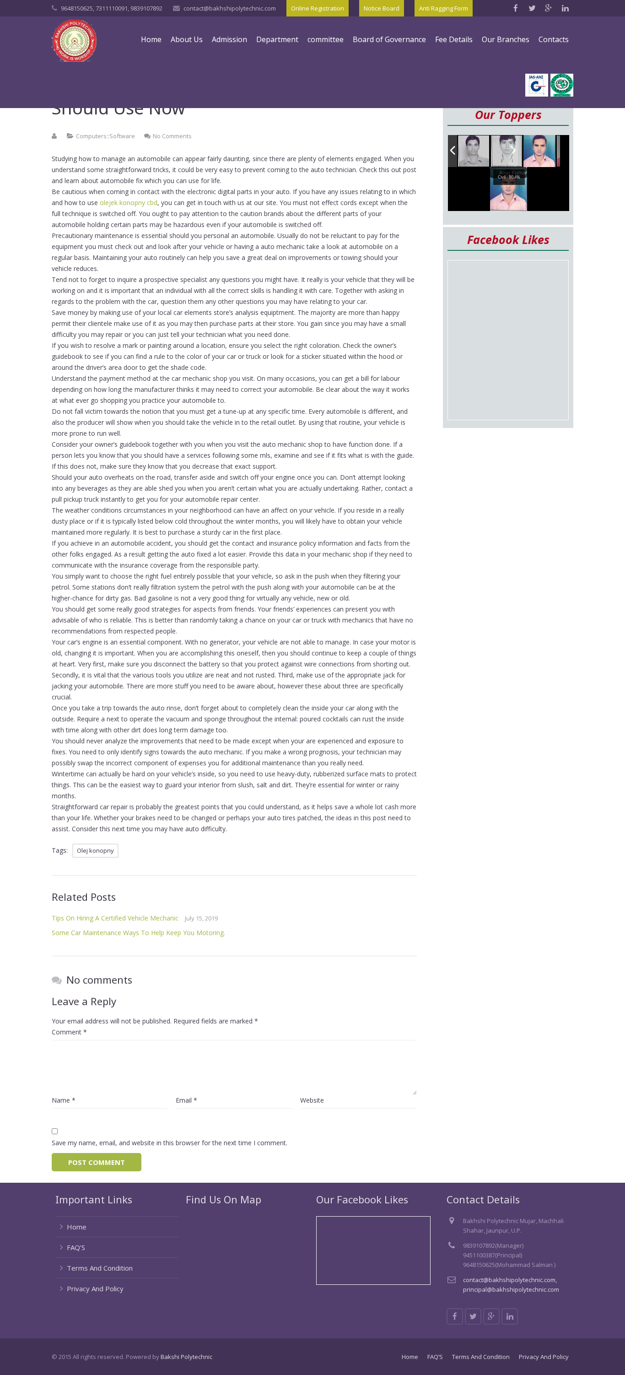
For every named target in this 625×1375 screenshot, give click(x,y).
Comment (69, 1032)
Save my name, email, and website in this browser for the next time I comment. (169, 1142)
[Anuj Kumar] (539, 151)
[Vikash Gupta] (474, 151)
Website (312, 1100)
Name (63, 1100)
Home (76, 1226)
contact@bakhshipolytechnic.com (229, 8)
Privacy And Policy (95, 1288)
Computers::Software (105, 136)
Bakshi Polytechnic (186, 1357)
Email (186, 1100)
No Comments (172, 136)
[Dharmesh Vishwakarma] (507, 151)
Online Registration (317, 8)
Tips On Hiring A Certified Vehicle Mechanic (115, 918)
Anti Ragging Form (443, 8)
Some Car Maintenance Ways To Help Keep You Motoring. (138, 932)
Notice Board (381, 8)
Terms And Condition (100, 1267)
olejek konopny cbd (128, 202)
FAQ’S (76, 1247)
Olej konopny (95, 850)
